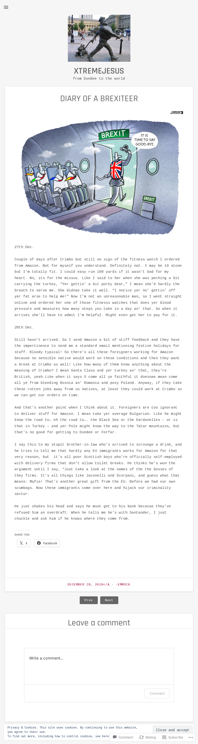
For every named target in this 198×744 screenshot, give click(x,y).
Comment (157, 693)
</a (90, 584)
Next (106, 600)
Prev (86, 600)
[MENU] (6, 7)
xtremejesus (99, 71)
